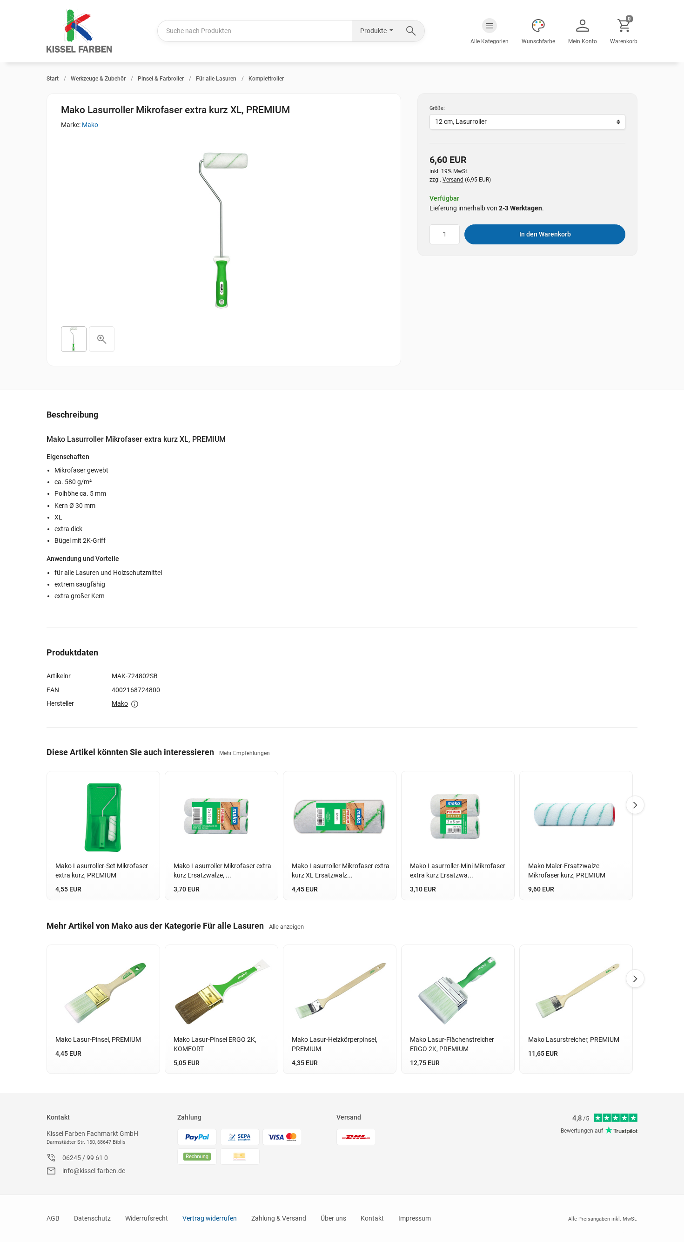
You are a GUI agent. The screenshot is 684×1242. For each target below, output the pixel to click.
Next (635, 805)
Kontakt (58, 1117)
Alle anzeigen (286, 926)
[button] (489, 31)
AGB (53, 1218)
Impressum (414, 1218)
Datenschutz (92, 1218)
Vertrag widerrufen (209, 1218)
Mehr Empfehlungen (244, 753)
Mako (90, 124)
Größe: (437, 108)
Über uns (333, 1218)
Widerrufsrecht (146, 1218)
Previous (46, 805)
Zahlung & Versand (278, 1218)
